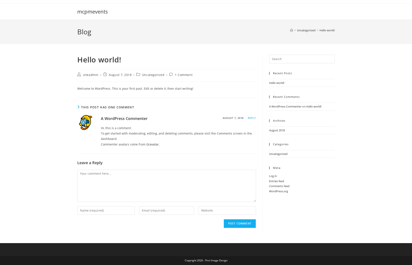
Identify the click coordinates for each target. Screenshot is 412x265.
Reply (252, 118)
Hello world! (327, 30)
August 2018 (277, 130)
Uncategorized (153, 75)
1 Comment (183, 75)
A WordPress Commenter (124, 118)
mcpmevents (92, 11)
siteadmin (90, 75)
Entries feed (276, 181)
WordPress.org (278, 191)
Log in (273, 176)
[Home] (291, 30)
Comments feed (279, 186)
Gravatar (152, 144)
